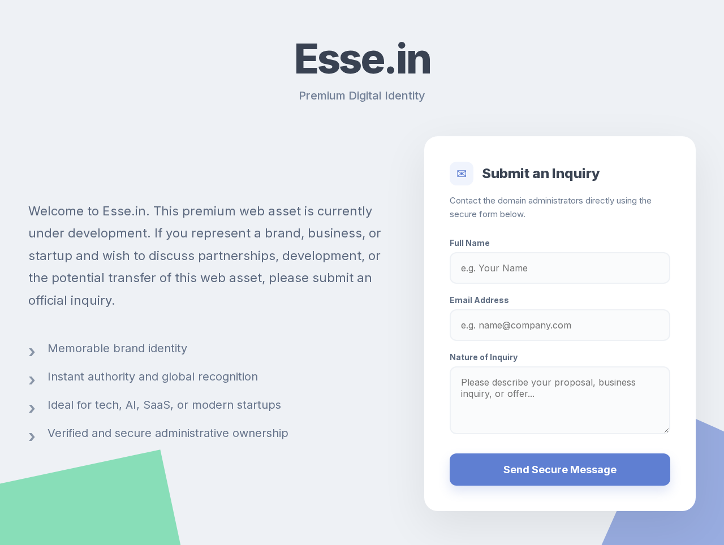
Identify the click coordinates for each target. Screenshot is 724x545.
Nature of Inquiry (484, 357)
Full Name (470, 243)
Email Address (479, 300)
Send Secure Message (560, 469)
